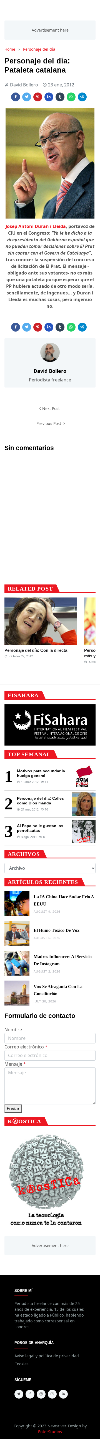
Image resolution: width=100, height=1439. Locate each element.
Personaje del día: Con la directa (35, 650)
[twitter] (18, 1394)
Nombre (13, 1030)
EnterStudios (50, 1431)
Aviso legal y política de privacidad (46, 1355)
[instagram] (41, 1394)
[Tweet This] (26, 97)
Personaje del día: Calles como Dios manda (40, 800)
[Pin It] (37, 97)
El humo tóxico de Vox (56, 930)
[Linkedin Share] (48, 97)
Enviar (13, 1108)
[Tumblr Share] (60, 97)
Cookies (21, 1363)
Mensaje (15, 1064)
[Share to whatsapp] (71, 97)
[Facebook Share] (15, 97)
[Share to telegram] (82, 97)
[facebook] (30, 1394)
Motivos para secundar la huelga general (41, 773)
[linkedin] (63, 1394)
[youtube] (52, 1394)
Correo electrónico (26, 1047)
